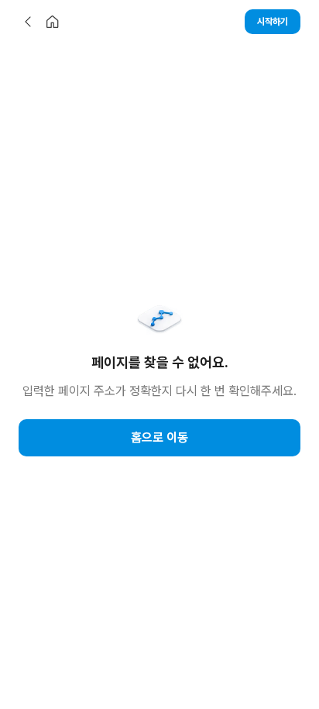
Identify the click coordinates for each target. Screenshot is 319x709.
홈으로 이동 (159, 437)
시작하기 (272, 21)
